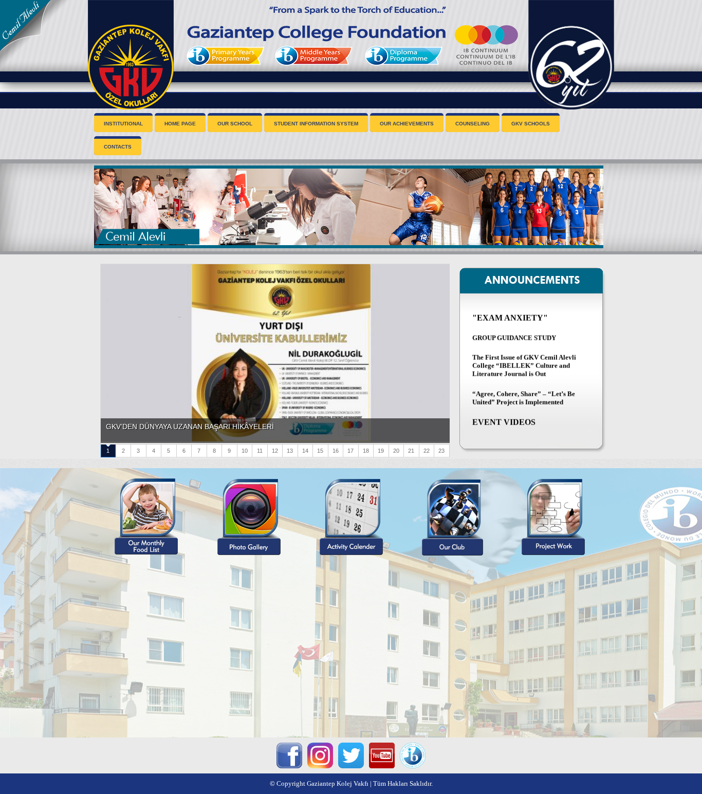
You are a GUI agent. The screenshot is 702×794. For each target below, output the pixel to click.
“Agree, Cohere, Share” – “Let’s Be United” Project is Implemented (523, 384)
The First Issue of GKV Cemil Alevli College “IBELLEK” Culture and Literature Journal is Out (524, 352)
